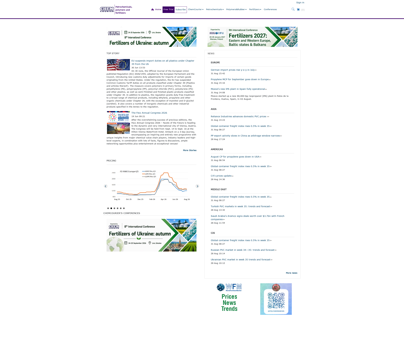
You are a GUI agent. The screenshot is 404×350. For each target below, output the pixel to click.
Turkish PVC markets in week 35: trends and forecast (240, 206)
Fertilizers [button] (254, 9)
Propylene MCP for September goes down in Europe (240, 79)
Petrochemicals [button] (214, 9)
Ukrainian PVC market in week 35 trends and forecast (240, 259)
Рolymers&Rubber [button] (235, 9)
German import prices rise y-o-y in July (233, 69)
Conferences (270, 9)
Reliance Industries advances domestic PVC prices (239, 116)
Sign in (300, 2)
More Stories (189, 150)
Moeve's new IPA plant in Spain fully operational (238, 89)
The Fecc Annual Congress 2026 (149, 112)
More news (291, 273)
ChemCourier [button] (195, 9)
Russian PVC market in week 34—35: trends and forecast (242, 250)
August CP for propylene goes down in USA (235, 156)
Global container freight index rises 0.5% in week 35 (240, 126)
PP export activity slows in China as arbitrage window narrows (245, 135)
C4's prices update (221, 175)
